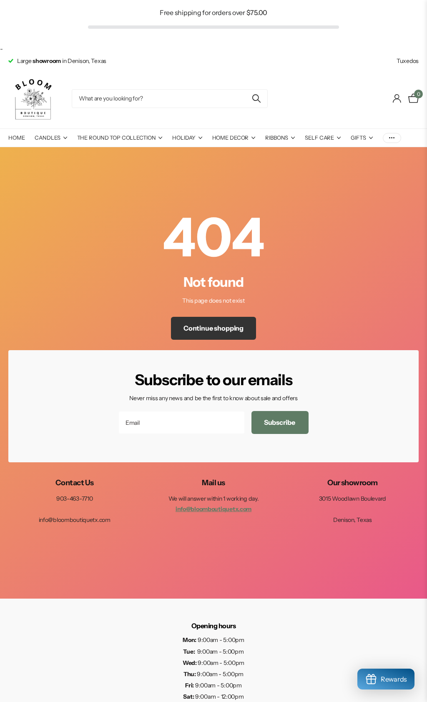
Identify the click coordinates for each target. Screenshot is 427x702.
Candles (47, 137)
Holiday (183, 137)
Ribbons (276, 137)
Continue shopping (213, 328)
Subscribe (280, 422)
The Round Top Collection (116, 137)
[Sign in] (397, 98)
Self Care (319, 137)
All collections (120, 52)
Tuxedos (408, 61)
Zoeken (256, 98)
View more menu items (392, 137)
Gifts (358, 137)
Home (16, 137)
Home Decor (230, 137)
